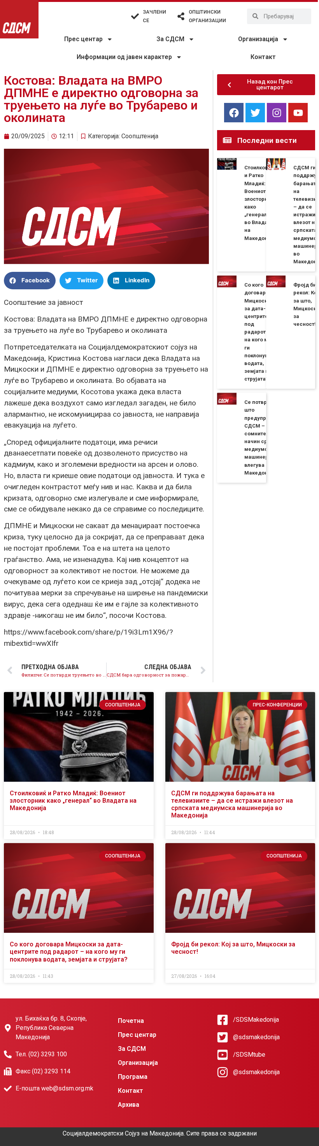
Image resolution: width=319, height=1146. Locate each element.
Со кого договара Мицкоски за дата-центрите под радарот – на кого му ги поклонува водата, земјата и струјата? (257, 332)
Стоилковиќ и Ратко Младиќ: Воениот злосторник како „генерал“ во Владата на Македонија (73, 801)
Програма (132, 1076)
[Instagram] (276, 112)
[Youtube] (298, 112)
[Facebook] (234, 112)
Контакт (263, 57)
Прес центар (83, 39)
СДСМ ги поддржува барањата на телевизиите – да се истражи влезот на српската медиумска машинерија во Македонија (232, 804)
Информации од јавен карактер (124, 57)
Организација (258, 39)
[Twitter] (255, 112)
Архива (128, 1104)
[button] (30, 280)
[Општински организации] (181, 16)
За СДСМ (170, 39)
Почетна (131, 1020)
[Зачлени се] (135, 16)
